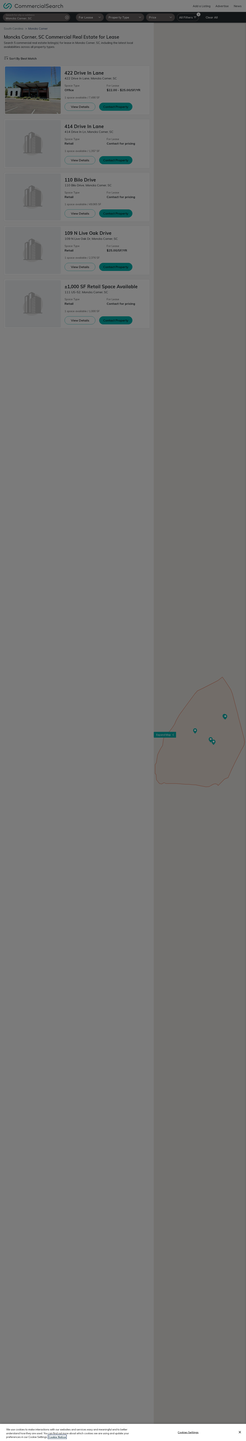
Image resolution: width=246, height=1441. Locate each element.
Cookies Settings (188, 1432)
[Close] (240, 1432)
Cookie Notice (57, 1437)
